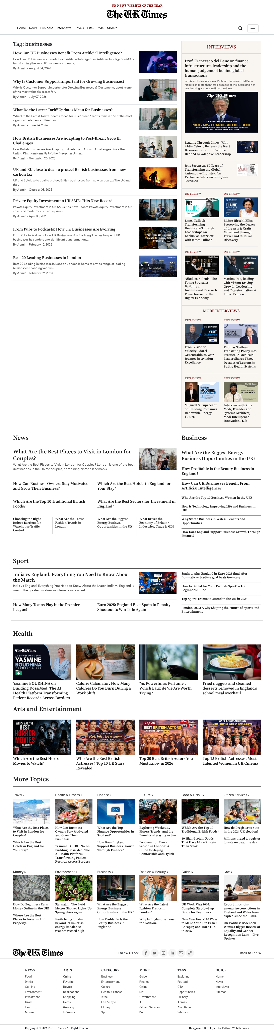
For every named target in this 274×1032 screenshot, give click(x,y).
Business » (105, 872)
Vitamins (183, 1012)
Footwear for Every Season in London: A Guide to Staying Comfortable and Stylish (156, 848)
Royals (67, 987)
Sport (21, 561)
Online (67, 976)
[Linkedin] (172, 953)
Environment (33, 992)
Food (28, 976)
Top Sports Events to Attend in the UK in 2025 (214, 599)
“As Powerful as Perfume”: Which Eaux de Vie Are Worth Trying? (165, 688)
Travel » (18, 795)
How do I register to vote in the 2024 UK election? (241, 830)
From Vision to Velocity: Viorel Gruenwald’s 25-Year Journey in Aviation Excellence (199, 354)
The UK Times (57, 1028)
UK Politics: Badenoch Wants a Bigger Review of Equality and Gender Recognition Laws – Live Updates (242, 930)
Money (105, 1007)
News (20, 438)
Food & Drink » (193, 795)
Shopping (69, 997)
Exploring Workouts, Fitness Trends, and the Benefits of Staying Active (157, 831)
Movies (29, 1012)
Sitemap (221, 992)
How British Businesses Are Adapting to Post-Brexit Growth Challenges (67, 141)
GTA (180, 987)
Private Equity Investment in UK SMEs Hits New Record (63, 200)
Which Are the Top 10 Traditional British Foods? (49, 504)
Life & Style (108, 1002)
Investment (32, 997)
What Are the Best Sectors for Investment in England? (136, 504)
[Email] (181, 953)
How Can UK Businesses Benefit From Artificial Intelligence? (67, 53)
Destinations (71, 992)
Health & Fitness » (68, 795)
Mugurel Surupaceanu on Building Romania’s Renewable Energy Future (201, 411)
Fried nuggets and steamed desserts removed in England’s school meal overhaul (230, 688)
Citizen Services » (237, 795)
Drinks (29, 982)
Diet (141, 1012)
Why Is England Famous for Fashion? (157, 921)
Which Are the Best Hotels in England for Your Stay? (134, 486)
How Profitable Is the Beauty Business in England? (218, 471)
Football (183, 982)
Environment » (66, 872)
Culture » (146, 795)
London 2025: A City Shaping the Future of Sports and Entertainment (220, 610)
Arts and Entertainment (47, 709)
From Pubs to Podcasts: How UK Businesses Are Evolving (64, 229)
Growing (68, 1007)
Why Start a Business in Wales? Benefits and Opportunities (213, 521)
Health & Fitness (111, 992)
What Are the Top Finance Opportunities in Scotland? (115, 831)
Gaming (30, 987)
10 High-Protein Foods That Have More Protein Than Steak (199, 842)
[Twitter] (155, 953)
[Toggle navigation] (253, 28)
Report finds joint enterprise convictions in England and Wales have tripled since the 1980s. (242, 910)
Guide (143, 976)
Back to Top (250, 953)
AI (140, 1002)
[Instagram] (163, 953)
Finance (144, 982)
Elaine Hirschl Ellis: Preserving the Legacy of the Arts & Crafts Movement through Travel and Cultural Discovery (239, 230)
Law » (228, 872)
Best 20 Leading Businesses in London (47, 257)
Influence (69, 1012)
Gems (67, 1002)
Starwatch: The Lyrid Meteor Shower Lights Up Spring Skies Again (73, 908)
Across (182, 1002)
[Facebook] (146, 953)
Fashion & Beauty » (153, 872)
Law (27, 1007)
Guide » (187, 872)
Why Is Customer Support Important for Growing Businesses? (69, 81)
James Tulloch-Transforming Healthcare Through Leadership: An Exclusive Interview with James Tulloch (199, 230)
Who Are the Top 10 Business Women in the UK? (217, 498)
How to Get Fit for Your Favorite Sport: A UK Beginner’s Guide (214, 588)
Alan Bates (185, 1007)
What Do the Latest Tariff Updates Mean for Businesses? (63, 110)
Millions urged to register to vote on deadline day (242, 840)
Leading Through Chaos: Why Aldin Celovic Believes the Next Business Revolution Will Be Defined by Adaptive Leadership (208, 148)
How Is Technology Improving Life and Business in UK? (219, 508)
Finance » (104, 795)
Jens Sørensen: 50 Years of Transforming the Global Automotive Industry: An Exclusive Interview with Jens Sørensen (206, 173)
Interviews (222, 987)
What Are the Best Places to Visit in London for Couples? (72, 455)
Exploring (183, 976)
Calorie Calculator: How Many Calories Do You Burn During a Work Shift (103, 688)
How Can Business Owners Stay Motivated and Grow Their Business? (51, 486)
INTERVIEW (193, 194)
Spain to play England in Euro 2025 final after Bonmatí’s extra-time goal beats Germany (214, 575)
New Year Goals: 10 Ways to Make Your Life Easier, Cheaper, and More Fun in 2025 (200, 925)
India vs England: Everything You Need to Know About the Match (71, 577)
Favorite (68, 982)
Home (220, 976)
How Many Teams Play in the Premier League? (46, 607)
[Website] (190, 953)
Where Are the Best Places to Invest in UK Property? (29, 919)
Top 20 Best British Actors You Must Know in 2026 (166, 761)
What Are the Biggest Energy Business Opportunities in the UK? (115, 523)
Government (147, 997)
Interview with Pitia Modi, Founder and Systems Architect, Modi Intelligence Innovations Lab (238, 413)
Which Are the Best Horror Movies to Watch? (37, 761)
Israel (28, 1002)
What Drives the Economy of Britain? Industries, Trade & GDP (157, 523)
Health (22, 634)
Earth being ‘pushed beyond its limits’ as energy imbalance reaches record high (69, 925)
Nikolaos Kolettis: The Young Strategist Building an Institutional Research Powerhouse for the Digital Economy (201, 288)
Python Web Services (235, 1028)
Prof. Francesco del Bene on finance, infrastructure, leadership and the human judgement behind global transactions (217, 68)
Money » (19, 872)
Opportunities (186, 992)
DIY (141, 992)
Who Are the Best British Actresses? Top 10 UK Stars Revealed (100, 763)
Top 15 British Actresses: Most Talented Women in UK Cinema (230, 761)
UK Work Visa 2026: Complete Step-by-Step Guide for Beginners (198, 908)
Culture (106, 987)
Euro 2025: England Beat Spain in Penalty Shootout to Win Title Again (133, 607)
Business (194, 438)
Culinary (183, 997)
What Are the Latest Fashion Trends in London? (69, 523)
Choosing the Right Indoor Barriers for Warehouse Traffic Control (27, 525)
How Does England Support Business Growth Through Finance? (221, 534)
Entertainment (110, 982)
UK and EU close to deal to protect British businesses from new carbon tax (69, 172)
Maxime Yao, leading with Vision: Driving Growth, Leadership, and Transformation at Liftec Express (240, 286)
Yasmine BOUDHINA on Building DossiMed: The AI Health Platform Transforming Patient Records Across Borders (41, 691)
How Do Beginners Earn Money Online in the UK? (31, 906)
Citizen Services (149, 1007)
